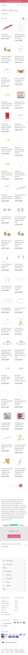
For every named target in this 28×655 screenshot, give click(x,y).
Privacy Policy (4, 612)
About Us (3, 610)
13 (17, 485)
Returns (16, 603)
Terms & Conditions (5, 614)
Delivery (17, 601)
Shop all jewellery (14, 536)
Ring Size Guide (5, 603)
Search (16, 610)
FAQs (16, 605)
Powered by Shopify (20, 651)
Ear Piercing (4, 607)
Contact (16, 607)
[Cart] (22, 5)
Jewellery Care (4, 601)
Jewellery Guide (5, 605)
